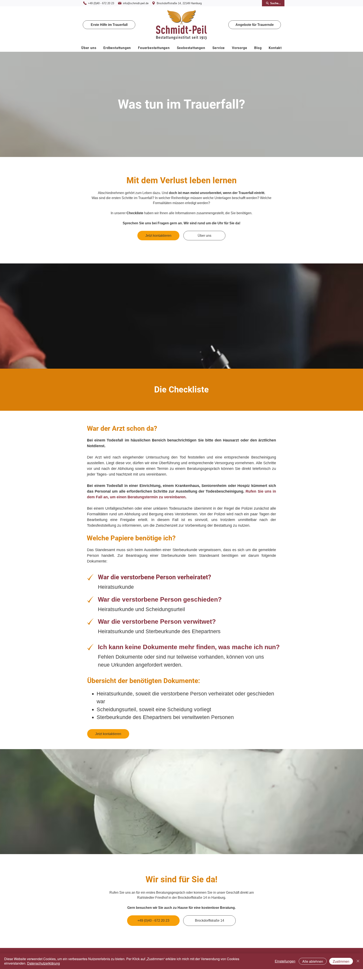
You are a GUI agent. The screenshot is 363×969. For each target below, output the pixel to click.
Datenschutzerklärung (43, 963)
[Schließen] (357, 961)
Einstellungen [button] (285, 961)
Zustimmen (341, 961)
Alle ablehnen (312, 961)
